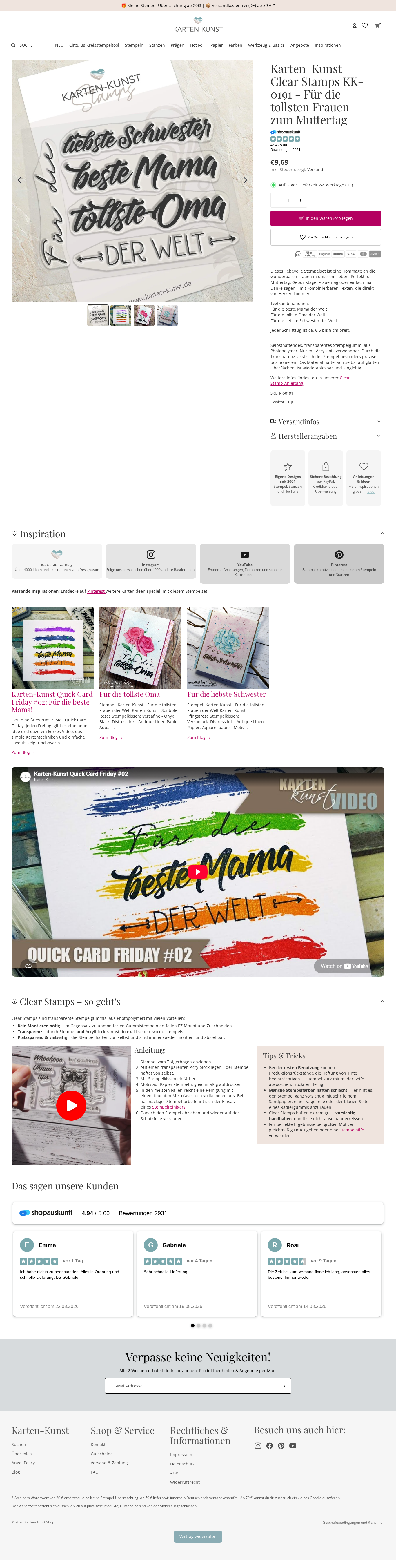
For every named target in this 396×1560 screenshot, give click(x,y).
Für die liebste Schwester (226, 694)
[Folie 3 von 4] (144, 315)
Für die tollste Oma (129, 694)
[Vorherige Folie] (18, 181)
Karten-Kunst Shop (39, 1522)
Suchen (19, 1444)
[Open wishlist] (365, 25)
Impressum (181, 1454)
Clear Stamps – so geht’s (70, 1001)
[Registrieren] (283, 1386)
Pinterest (96, 591)
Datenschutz (182, 1464)
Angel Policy (23, 1462)
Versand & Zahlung (109, 1462)
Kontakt (98, 1444)
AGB (174, 1473)
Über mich (22, 1453)
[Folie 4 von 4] (167, 315)
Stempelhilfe (351, 1130)
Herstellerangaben (308, 435)
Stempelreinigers (169, 1107)
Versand (315, 169)
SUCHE (26, 45)
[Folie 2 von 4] (120, 315)
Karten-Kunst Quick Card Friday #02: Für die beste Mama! (52, 701)
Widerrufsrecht (185, 1482)
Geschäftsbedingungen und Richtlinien (353, 1522)
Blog (371, 491)
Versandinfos (299, 421)
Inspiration (43, 533)
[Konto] (354, 25)
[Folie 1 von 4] (97, 315)
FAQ (95, 1472)
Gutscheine (102, 1453)
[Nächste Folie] (246, 181)
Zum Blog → (23, 752)
